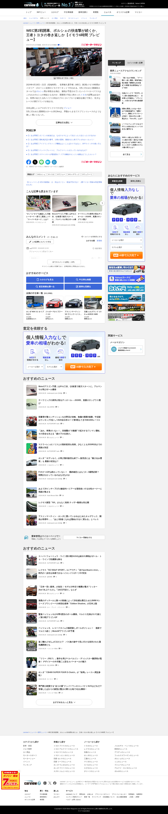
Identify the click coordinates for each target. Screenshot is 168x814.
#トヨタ (51, 174)
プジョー (67, 108)
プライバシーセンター (119, 794)
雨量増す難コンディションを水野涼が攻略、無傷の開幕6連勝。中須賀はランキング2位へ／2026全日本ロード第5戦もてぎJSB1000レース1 (69, 418)
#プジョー (61, 174)
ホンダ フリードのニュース (64, 768)
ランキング (116, 63)
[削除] (19, 771)
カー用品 (26, 752)
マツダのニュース (91, 762)
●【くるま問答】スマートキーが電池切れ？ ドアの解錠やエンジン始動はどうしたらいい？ (61, 154)
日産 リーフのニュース (62, 762)
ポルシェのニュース (122, 759)
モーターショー (29, 759)
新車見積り (83, 12)
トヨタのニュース (91, 746)
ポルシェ (40, 91)
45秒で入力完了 (84, 366)
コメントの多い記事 (135, 63)
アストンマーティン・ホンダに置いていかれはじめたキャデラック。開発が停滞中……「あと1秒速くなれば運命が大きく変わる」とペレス (69, 517)
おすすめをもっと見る (63, 702)
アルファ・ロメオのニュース (126, 768)
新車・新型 (27, 746)
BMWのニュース (121, 749)
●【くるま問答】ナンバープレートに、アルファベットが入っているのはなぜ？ (56, 150)
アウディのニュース (122, 752)
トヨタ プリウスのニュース (64, 746)
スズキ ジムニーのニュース (64, 771)
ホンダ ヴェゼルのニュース (64, 765)
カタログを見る (47, 280)
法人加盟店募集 (122, 797)
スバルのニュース (91, 765)
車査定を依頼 (117, 181)
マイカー (138, 12)
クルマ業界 (27, 749)
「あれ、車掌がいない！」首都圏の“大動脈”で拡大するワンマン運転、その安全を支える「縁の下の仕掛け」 (69, 432)
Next (102, 203)
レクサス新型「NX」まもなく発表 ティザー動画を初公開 (63, 502)
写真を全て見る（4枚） (65, 78)
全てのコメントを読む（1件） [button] (64, 262)
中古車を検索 (85, 280)
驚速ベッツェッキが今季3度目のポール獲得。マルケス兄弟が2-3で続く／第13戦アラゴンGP (69, 615)
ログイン (124, 3)
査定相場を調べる (47, 287)
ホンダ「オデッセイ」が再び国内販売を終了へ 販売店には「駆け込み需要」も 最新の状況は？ (70, 459)
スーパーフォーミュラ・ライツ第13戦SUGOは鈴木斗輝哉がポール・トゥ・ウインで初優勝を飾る (70, 557)
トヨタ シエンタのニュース (64, 755)
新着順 (99, 241)
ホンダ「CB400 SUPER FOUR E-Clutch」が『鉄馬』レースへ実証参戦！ (69, 673)
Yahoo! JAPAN (140, 3)
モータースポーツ (30, 755)
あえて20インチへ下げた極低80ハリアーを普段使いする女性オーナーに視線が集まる (70, 490)
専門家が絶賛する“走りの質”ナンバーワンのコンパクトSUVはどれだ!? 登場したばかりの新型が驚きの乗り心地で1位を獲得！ (71, 687)
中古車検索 (68, 12)
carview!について (71, 794)
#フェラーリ (87, 174)
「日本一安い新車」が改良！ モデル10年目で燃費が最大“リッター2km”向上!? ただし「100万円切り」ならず (67, 588)
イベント (26, 762)
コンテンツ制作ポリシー (74, 797)
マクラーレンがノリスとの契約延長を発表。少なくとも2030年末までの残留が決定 (70, 446)
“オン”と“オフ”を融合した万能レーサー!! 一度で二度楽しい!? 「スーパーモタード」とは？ (38, 216)
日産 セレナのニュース (62, 759)
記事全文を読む (63, 122)
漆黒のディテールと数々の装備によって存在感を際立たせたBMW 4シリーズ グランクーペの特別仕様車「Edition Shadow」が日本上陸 (69, 602)
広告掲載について (109, 797)
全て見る (126, 154)
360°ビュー (41, 12)
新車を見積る (85, 287)
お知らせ (90, 794)
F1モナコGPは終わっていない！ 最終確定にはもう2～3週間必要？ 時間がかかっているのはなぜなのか (69, 473)
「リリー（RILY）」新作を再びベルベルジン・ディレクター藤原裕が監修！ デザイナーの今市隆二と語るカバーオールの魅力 (70, 660)
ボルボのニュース (121, 771)
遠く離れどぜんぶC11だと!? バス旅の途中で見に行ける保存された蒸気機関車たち (69, 643)
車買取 (96, 12)
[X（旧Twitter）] (50, 783)
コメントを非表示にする (93, 237)
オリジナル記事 (123, 12)
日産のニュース (90, 752)
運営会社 (82, 794)
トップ (28, 12)
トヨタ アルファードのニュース (66, 749)
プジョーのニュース (122, 765)
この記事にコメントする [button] (41, 242)
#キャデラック (74, 174)
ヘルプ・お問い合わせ (73, 799)
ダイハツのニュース (91, 771)
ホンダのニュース (91, 755)
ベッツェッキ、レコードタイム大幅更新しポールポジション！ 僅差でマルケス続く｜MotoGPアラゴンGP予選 (69, 629)
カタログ (55, 12)
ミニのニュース (121, 762)
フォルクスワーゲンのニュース (127, 755)
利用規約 (131, 794)
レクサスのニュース (91, 749)
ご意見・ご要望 (134, 797)
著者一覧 (87, 797)
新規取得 (131, 3)
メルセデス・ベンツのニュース (127, 746)
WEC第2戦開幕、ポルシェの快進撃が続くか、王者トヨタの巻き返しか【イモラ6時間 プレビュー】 (63, 35)
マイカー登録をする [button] (84, 537)
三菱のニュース (90, 759)
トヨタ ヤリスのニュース (63, 752)
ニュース (107, 12)
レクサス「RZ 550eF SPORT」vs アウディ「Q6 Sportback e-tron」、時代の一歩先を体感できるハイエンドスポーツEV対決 (70, 571)
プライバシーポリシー (102, 794)
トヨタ (83, 95)
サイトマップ (96, 797)
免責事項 (139, 794)
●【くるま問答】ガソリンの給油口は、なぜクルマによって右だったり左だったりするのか (61, 135)
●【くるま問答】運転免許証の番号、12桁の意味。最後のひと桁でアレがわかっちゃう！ (60, 140)
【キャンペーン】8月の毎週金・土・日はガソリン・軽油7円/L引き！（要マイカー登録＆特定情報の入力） (64, 183)
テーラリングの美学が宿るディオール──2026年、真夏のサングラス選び (90, 216)
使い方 (55, 237)
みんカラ (57, 797)
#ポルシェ (41, 174)
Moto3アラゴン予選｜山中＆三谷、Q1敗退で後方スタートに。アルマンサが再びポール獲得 (64, 218)
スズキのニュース (91, 768)
